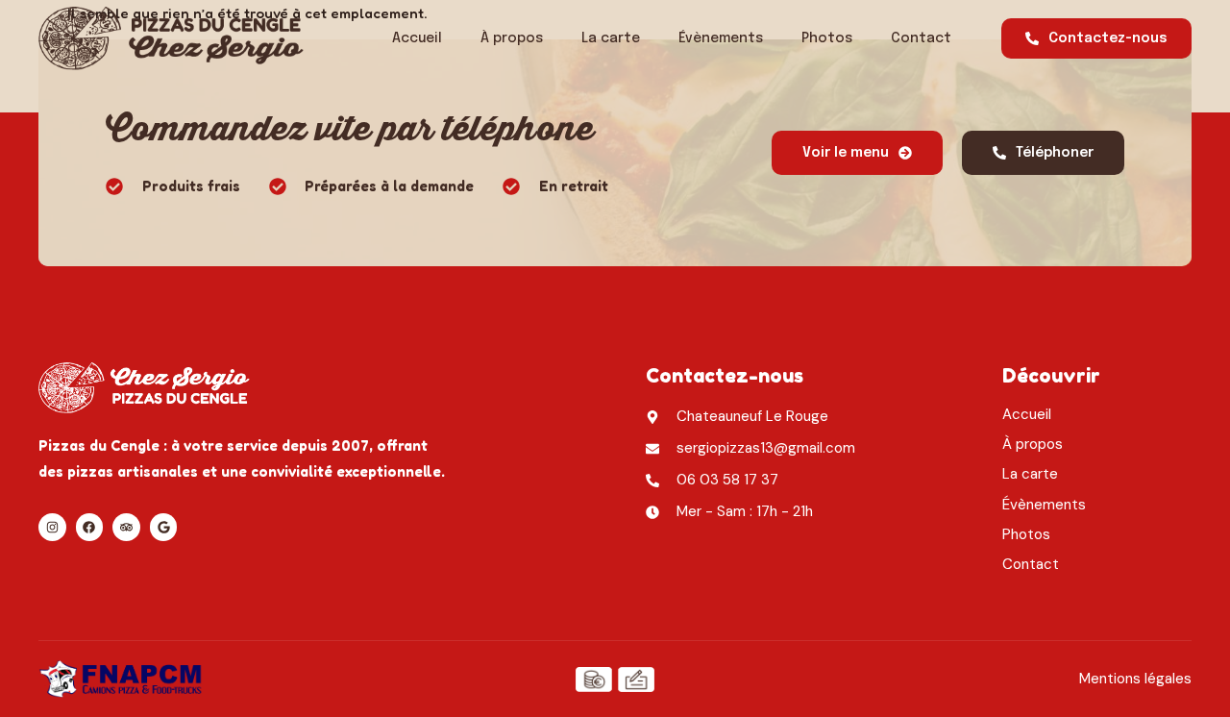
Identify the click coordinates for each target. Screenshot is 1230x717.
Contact (921, 38)
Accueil (417, 38)
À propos (511, 38)
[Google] (164, 527)
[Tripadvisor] (126, 527)
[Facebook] (90, 527)
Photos (826, 38)
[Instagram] (52, 527)
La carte (610, 38)
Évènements (720, 38)
